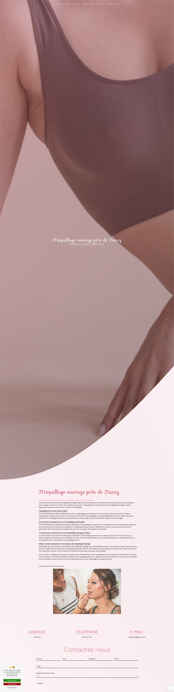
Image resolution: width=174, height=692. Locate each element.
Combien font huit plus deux (45, 673)
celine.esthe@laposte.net (137, 637)
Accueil (59, 4)
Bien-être (77, 4)
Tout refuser (12, 684)
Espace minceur (89, 4)
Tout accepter (12, 680)
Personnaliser (12, 687)
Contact (111, 4)
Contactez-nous (58, 566)
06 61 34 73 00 (87, 637)
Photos (101, 4)
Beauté (68, 4)
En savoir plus (45, 566)
